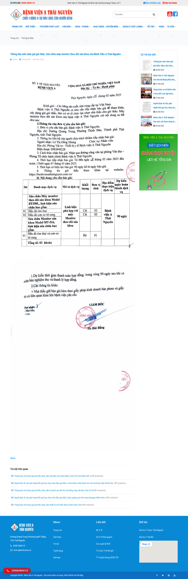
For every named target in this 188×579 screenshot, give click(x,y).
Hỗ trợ (150, 26)
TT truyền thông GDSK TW (107, 557)
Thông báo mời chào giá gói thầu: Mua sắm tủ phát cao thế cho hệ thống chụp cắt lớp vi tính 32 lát (60, 490)
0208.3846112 (19, 545)
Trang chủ (17, 26)
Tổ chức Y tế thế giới (105, 550)
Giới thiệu (30, 26)
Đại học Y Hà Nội (146, 537)
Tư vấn (170, 26)
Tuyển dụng (58, 550)
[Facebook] (175, 15)
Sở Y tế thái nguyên (104, 537)
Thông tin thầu (27, 38)
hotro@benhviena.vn (22, 550)
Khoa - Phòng (82, 26)
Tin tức (56, 543)
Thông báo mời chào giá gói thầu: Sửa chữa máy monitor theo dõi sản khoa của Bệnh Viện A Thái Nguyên (65, 54)
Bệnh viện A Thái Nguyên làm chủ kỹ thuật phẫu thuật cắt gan (164, 79)
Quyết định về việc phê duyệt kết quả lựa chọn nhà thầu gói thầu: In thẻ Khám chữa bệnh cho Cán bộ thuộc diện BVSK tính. (70, 483)
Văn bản (66, 26)
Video (161, 26)
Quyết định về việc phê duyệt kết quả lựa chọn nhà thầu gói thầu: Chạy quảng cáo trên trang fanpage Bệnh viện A (66, 497)
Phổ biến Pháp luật (49, 26)
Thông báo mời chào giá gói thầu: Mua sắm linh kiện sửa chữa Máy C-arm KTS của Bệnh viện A (58, 476)
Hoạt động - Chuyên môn (105, 26)
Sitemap (56, 557)
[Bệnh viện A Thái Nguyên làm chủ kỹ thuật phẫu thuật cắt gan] (146, 78)
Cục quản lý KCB (103, 543)
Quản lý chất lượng (133, 26)
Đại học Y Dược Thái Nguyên (151, 530)
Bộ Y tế (99, 530)
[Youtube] (170, 15)
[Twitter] (163, 575)
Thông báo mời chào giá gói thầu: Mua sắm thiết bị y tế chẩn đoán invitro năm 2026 (54, 505)
